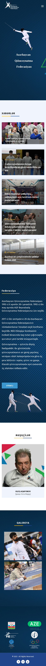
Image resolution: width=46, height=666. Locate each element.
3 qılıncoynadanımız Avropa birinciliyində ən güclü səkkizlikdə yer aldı (23, 167)
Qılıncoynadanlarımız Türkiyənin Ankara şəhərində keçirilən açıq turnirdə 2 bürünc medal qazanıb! (20, 226)
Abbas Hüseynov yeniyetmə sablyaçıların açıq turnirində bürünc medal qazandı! (22, 197)
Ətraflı (9, 386)
